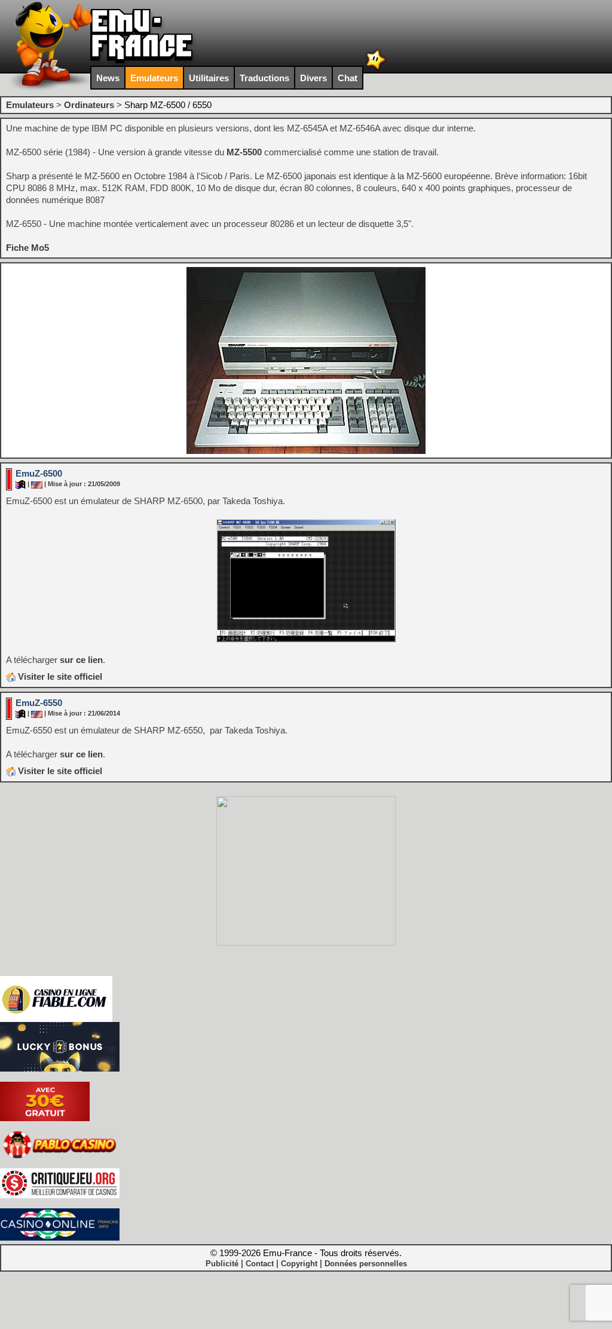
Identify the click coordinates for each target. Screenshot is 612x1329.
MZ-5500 (244, 152)
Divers (313, 78)
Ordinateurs (89, 105)
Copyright (299, 1263)
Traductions (264, 78)
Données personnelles (366, 1263)
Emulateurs (154, 78)
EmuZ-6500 (39, 473)
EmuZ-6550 (39, 703)
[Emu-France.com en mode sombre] (376, 68)
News (108, 78)
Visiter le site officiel (59, 676)
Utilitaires (209, 78)
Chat (347, 78)
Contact (260, 1263)
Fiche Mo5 (27, 248)
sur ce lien (81, 660)
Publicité (222, 1263)
